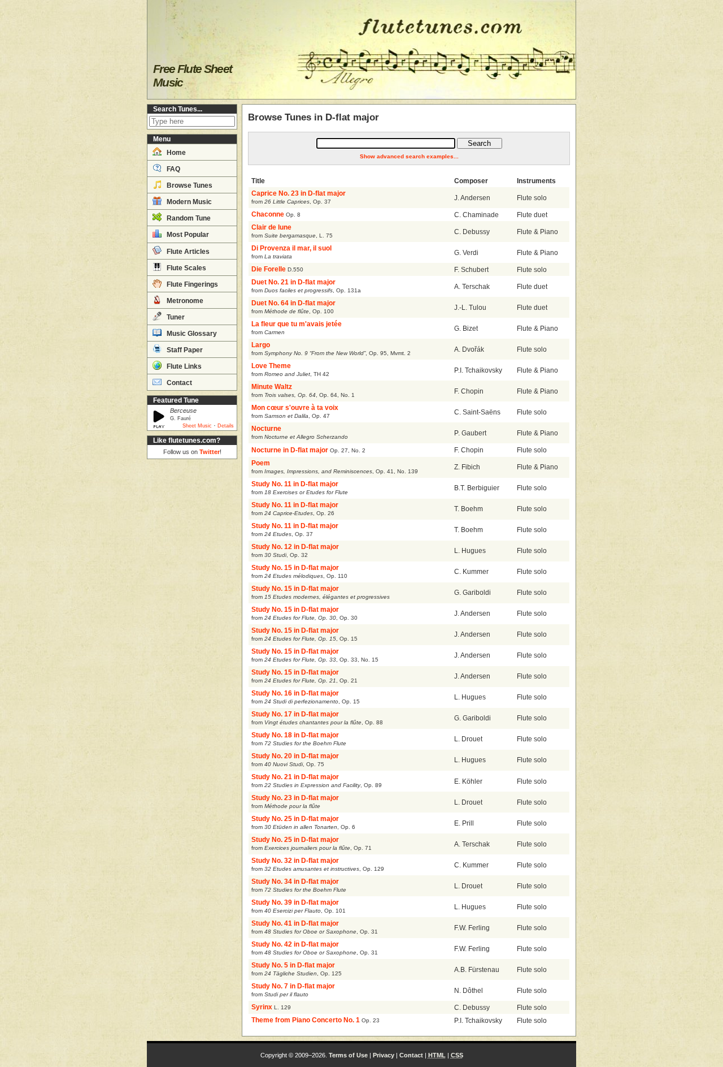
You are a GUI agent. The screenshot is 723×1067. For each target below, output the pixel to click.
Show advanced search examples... (409, 156)
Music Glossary (191, 333)
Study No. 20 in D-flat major (295, 756)
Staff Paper (184, 350)
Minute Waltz (271, 386)
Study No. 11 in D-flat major (294, 484)
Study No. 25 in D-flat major (295, 818)
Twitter (209, 451)
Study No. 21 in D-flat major (295, 777)
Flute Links (183, 366)
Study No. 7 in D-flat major (293, 986)
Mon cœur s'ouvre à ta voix (294, 407)
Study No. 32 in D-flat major (295, 860)
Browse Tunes (188, 185)
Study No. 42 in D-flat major (295, 944)
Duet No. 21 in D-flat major (293, 282)
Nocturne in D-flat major (289, 450)
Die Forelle (268, 269)
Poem (260, 463)
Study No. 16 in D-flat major (295, 693)
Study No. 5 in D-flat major (293, 965)
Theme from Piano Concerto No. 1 (305, 1020)
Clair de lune (271, 227)
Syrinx (261, 1007)
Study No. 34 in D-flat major (295, 881)
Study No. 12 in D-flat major (295, 546)
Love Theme (271, 365)
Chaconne (267, 214)
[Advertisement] (192, 633)
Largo (260, 345)
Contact (178, 382)
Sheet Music (197, 426)
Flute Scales (185, 268)
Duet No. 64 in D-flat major (293, 303)
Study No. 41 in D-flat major (295, 923)
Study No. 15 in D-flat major (295, 567)
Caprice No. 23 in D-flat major (298, 193)
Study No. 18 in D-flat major (295, 735)
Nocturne (266, 428)
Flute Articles (187, 251)
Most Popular (187, 234)
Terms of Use (348, 1055)
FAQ (172, 169)
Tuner (175, 317)
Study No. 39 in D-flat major (295, 902)
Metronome (184, 300)
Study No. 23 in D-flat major (295, 797)
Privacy (383, 1055)
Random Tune (188, 218)
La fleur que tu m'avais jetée (296, 324)
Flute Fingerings (191, 284)
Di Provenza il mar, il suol (291, 248)
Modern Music (188, 201)
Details (225, 426)
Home (175, 152)
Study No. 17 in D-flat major (295, 714)
